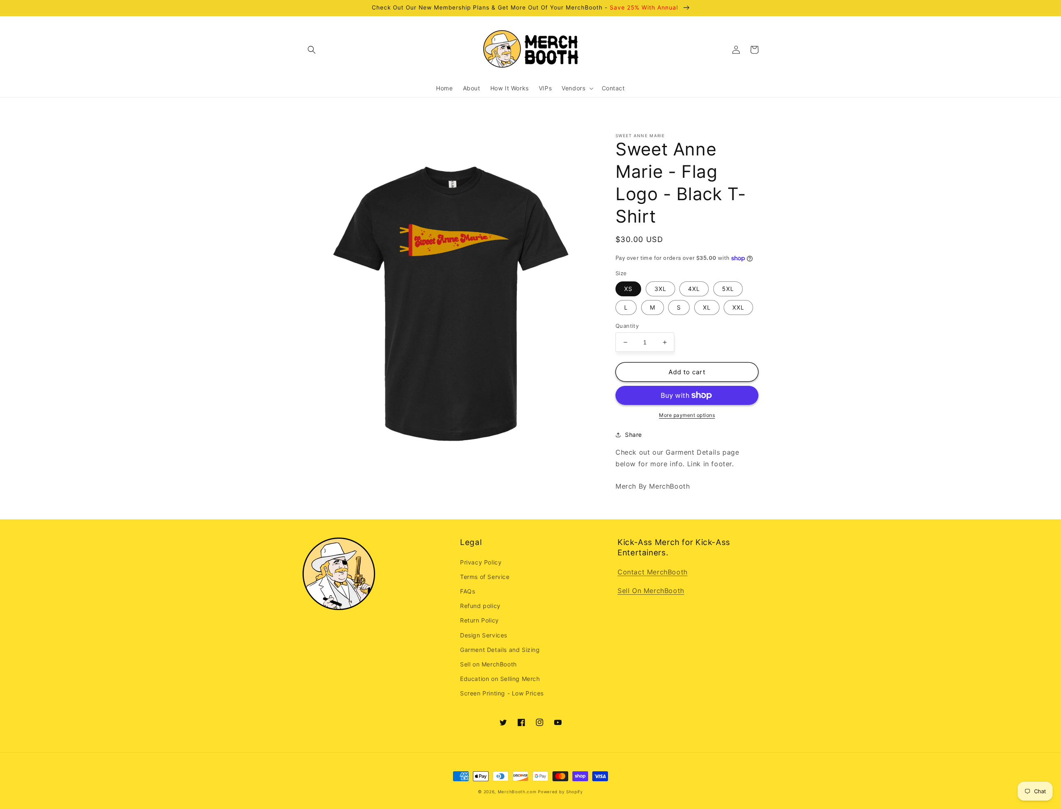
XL (707, 307)
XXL (738, 307)
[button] (312, 50)
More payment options (687, 415)
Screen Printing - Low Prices (502, 693)
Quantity (627, 325)
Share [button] (633, 434)
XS (628, 288)
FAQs (467, 591)
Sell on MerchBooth (488, 664)
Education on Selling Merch (500, 678)
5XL (728, 288)
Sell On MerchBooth (651, 590)
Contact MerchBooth (653, 572)
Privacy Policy (480, 562)
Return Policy (479, 620)
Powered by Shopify (560, 791)
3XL (660, 288)
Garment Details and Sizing (500, 649)
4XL (694, 288)
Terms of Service (485, 576)
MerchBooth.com (517, 791)
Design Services (483, 635)
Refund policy (480, 605)
